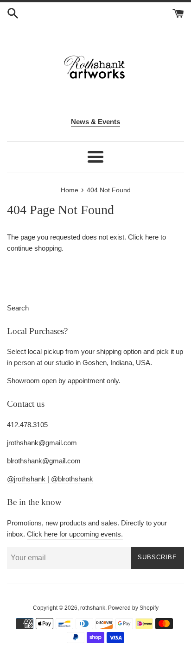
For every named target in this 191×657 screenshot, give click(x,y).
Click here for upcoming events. (75, 534)
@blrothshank (72, 479)
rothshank (92, 608)
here (152, 237)
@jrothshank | (29, 479)
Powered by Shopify (133, 608)
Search (18, 308)
